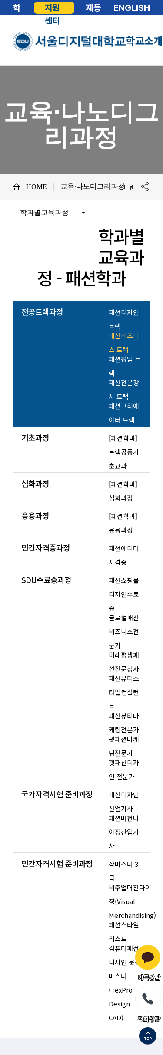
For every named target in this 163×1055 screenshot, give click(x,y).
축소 (111, 186)
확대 (95, 186)
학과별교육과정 (44, 212)
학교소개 (144, 41)
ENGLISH (131, 8)
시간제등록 (93, 8)
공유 (145, 186)
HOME (36, 186)
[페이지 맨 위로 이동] (147, 1036)
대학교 (16, 8)
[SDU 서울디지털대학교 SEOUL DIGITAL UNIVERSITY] (69, 41)
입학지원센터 (52, 8)
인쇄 (128, 186)
